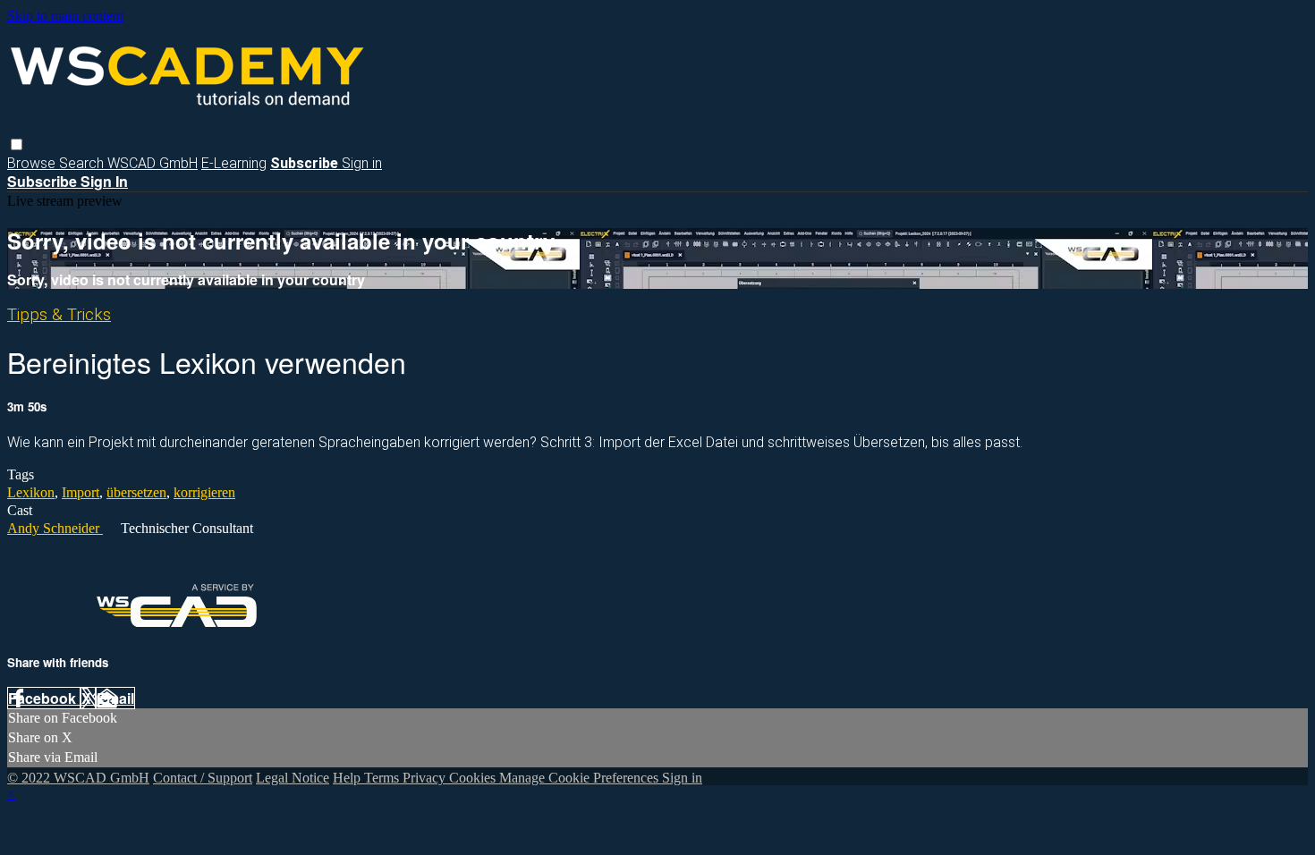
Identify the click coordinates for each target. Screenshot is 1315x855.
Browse (33, 163)
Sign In (104, 181)
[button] (16, 144)
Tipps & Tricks (59, 315)
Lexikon (31, 492)
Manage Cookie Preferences (580, 777)
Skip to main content (65, 15)
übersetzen (136, 492)
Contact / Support (202, 777)
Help (348, 777)
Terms (383, 777)
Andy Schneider (55, 528)
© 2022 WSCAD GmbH (78, 777)
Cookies (474, 777)
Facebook (44, 698)
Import (80, 492)
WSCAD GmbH (152, 163)
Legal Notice (292, 777)
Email (115, 698)
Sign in (362, 163)
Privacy (426, 777)
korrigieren (204, 492)
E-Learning (234, 163)
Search (83, 163)
